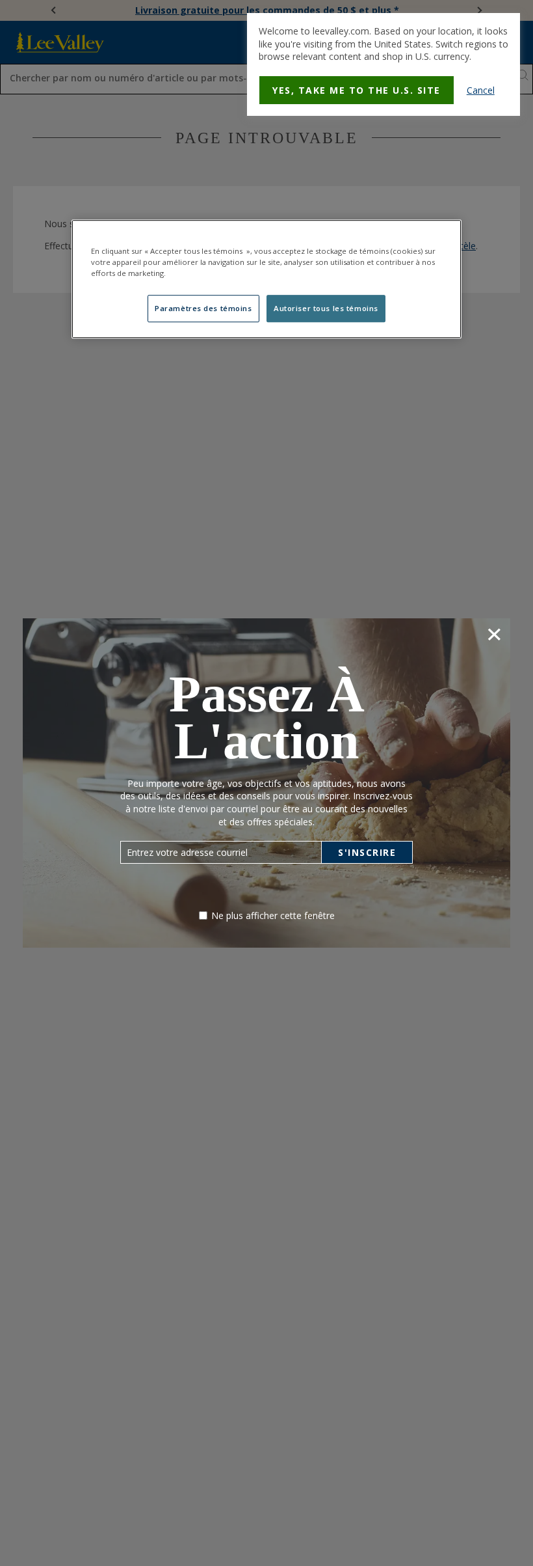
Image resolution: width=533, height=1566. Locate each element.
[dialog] (383, 64)
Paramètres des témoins (203, 308)
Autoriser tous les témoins (326, 308)
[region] (267, 278)
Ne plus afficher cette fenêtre (273, 915)
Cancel (481, 90)
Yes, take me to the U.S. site (356, 90)
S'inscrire (367, 852)
